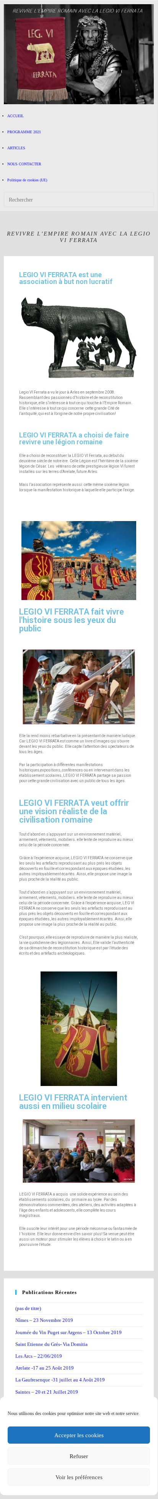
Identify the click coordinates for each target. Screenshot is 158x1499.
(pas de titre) (28, 1308)
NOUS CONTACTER (24, 164)
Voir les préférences (79, 1477)
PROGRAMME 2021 (24, 132)
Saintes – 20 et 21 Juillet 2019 (46, 1392)
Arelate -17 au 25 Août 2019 (44, 1368)
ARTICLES (16, 148)
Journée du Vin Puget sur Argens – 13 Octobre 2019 (68, 1332)
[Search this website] (79, 199)
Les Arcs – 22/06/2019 (38, 1356)
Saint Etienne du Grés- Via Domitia (51, 1344)
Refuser (79, 1456)
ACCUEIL (15, 116)
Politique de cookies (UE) (27, 180)
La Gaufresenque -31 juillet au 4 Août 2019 (60, 1380)
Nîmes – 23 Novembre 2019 (44, 1320)
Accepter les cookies (79, 1435)
